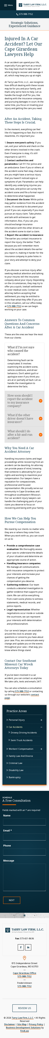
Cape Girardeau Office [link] (24, 973)
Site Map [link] (22, 1024)
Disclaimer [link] (9, 1024)
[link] (33, 5)
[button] (8, 5)
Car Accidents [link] (15, 727)
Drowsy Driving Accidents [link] (24, 732)
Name (6, 815)
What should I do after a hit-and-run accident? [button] (19, 435)
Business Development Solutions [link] (23, 1027)
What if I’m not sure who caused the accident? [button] (20, 351)
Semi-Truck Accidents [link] (22, 740)
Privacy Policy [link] (36, 1024)
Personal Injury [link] (17, 719)
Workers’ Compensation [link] (21, 748)
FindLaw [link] (24, 1030)
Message (8, 860)
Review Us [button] (24, 1008)
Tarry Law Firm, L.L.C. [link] (23, 1017)
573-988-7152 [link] (26, 14)
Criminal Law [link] (15, 763)
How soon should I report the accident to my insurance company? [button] (20, 401)
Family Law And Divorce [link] (21, 755)
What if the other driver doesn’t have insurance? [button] (20, 418)
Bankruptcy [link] (15, 777)
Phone (7, 845)
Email (7, 830)
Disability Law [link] (16, 770)
